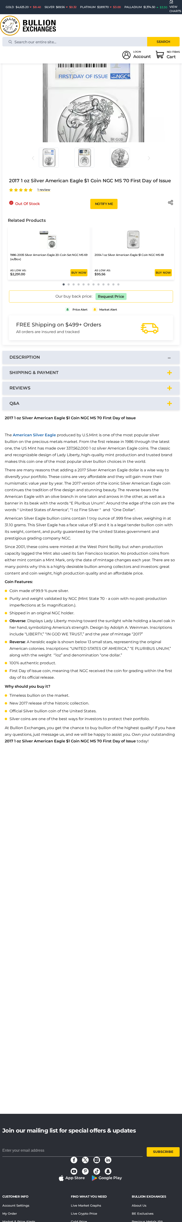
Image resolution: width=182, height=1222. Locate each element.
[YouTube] (74, 1171)
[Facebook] (74, 1160)
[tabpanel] (91, 580)
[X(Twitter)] (85, 1160)
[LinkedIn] (108, 1160)
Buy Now (78, 272)
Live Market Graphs (86, 1205)
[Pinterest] (85, 1171)
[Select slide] (49, 158)
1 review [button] (43, 190)
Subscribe (163, 1152)
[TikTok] (96, 1171)
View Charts (175, 9)
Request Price (111, 296)
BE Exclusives (143, 1213)
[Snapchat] (108, 1171)
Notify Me (104, 204)
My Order (9, 1213)
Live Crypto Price (84, 1213)
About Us (139, 1205)
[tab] (91, 357)
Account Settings (15, 1205)
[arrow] (32, 158)
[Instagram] (96, 1160)
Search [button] (163, 42)
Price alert (80, 309)
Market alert (108, 309)
